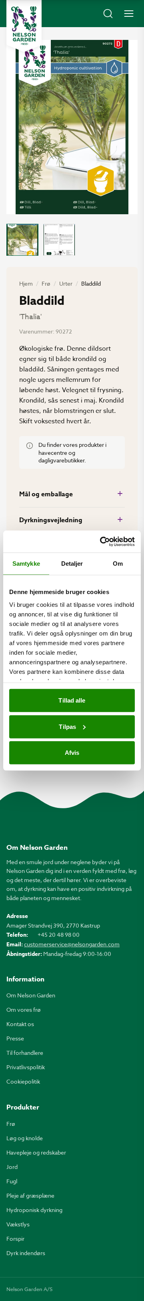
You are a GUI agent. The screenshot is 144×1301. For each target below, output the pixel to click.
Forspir (15, 1238)
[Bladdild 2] (59, 240)
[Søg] (108, 13)
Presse (15, 1038)
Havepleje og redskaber (36, 1152)
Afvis (72, 752)
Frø (46, 283)
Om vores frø (23, 1009)
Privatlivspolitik (25, 1067)
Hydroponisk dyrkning (34, 1210)
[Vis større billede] (72, 127)
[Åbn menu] (129, 13)
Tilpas (67, 726)
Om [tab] (118, 563)
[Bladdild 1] (22, 240)
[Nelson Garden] (24, 26)
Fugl (11, 1181)
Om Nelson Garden (30, 995)
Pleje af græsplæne (30, 1195)
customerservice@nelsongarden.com (72, 944)
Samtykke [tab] (26, 563)
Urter (65, 283)
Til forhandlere (24, 1052)
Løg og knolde (24, 1138)
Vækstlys (18, 1224)
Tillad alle (71, 700)
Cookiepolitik (23, 1081)
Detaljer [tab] (72, 563)
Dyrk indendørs (25, 1253)
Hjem (26, 283)
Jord (12, 1167)
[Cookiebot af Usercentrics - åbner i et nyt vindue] (101, 541)
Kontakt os (20, 1024)
